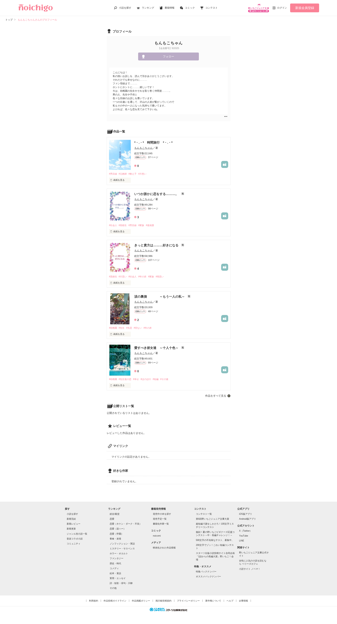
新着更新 (71, 528)
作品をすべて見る (215, 395)
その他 (113, 588)
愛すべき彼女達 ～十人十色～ (156, 348)
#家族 (141, 225)
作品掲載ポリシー (141, 600)
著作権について (213, 600)
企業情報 (243, 600)
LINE (241, 540)
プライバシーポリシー (188, 600)
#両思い (160, 276)
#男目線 (113, 174)
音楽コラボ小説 (75, 538)
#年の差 (142, 276)
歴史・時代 (115, 563)
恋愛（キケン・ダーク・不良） (126, 523)
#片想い (142, 174)
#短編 (155, 379)
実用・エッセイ (118, 578)
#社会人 (113, 225)
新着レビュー (73, 523)
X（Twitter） (245, 530)
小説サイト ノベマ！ (249, 569)
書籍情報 (169, 7)
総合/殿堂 (115, 514)
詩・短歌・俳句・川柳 (121, 583)
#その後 (164, 379)
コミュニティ (73, 543)
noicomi (157, 535)
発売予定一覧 (160, 519)
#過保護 (150, 225)
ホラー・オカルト (119, 553)
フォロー (168, 56)
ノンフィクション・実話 (122, 543)
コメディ (114, 568)
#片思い (123, 276)
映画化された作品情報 (164, 547)
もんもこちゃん (143, 147)
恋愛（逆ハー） (118, 528)
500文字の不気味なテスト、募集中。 (215, 540)
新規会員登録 (304, 8)
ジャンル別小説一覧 (77, 533)
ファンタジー (116, 558)
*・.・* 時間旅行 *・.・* (153, 142)
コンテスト (211, 7)
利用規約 (93, 600)
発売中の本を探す (162, 514)
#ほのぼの (146, 379)
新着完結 (71, 519)
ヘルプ (230, 600)
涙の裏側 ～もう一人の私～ (160, 296)
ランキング (148, 7)
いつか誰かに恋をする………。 (156, 194)
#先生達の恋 (125, 379)
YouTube (243, 535)
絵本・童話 (115, 573)
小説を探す (125, 7)
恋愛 (112, 519)
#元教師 (123, 174)
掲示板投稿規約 (163, 600)
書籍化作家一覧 (161, 523)
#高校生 (123, 225)
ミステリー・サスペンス (122, 548)
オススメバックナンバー (208, 576)
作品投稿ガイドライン (115, 600)
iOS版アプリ (245, 514)
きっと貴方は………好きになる (156, 245)
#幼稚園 (113, 328)
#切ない (138, 328)
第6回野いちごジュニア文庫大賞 (212, 519)
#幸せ (136, 379)
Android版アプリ (247, 519)
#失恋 (129, 328)
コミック (190, 7)
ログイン (282, 7)
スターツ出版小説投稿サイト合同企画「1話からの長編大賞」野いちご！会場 (215, 556)
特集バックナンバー (206, 571)
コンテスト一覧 (204, 514)
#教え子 (132, 174)
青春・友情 (115, 538)
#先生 (121, 328)
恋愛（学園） (116, 533)
